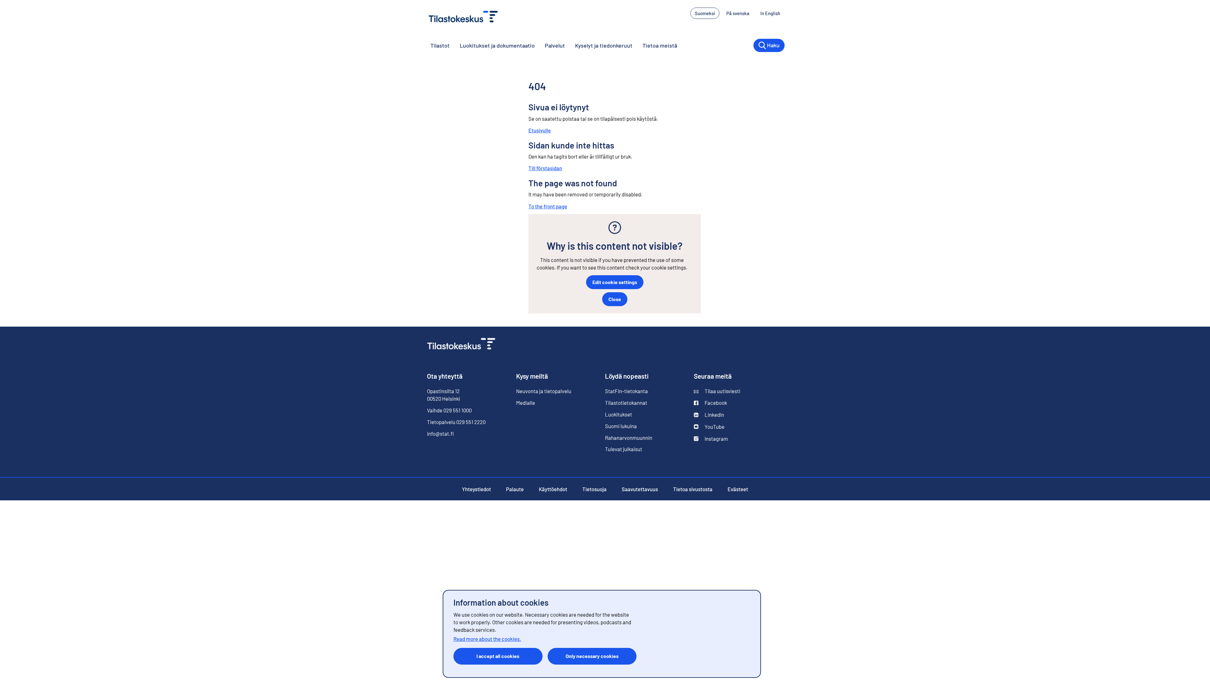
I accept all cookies (497, 656)
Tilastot (440, 45)
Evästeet (738, 489)
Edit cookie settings (614, 282)
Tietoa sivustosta (692, 489)
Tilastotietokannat (626, 402)
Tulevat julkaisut (623, 449)
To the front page (547, 206)
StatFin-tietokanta (626, 391)
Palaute (515, 489)
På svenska (740, 13)
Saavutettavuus (640, 489)
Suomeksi (705, 13)
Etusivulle (539, 130)
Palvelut (555, 45)
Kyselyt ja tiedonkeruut (603, 45)
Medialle (525, 402)
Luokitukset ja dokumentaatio (497, 45)
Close (614, 299)
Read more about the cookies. (487, 639)
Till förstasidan (545, 168)
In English (772, 13)
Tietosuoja (594, 489)
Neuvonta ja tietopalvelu (543, 391)
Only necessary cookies (592, 656)
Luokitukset (618, 414)
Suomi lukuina (621, 426)
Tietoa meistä (659, 45)
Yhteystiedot (476, 489)
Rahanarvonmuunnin (628, 437)
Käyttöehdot (553, 489)
